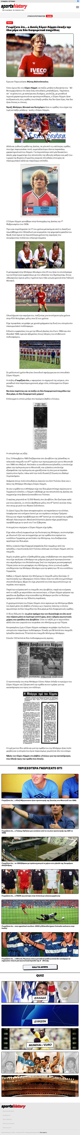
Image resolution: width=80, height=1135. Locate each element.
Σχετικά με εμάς (8, 1111)
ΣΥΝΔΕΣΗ (4, 1)
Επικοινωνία (7, 1127)
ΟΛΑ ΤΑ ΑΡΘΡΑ (40, 967)
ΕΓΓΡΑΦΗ (12, 1)
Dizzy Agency (43, 1132)
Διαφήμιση (6, 1115)
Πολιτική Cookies (8, 1123)
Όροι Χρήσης (7, 1119)
